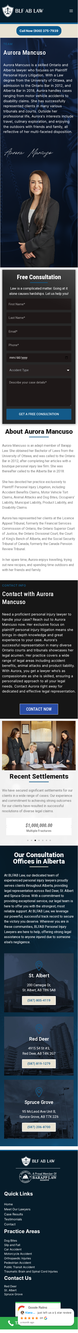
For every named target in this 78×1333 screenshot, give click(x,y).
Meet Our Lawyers (17, 1209)
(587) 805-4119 (38, 1000)
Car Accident (13, 1249)
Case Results (13, 1214)
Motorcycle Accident (18, 1253)
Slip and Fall (12, 1245)
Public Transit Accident (19, 1267)
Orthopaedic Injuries (17, 1258)
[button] (27, 840)
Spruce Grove (38, 1102)
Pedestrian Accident (17, 1262)
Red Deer (39, 1039)
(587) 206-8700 (38, 1127)
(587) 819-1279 (38, 1064)
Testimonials (13, 1219)
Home (8, 1204)
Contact (10, 1224)
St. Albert (39, 976)
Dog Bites (10, 1240)
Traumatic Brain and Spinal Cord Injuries (31, 1271)
